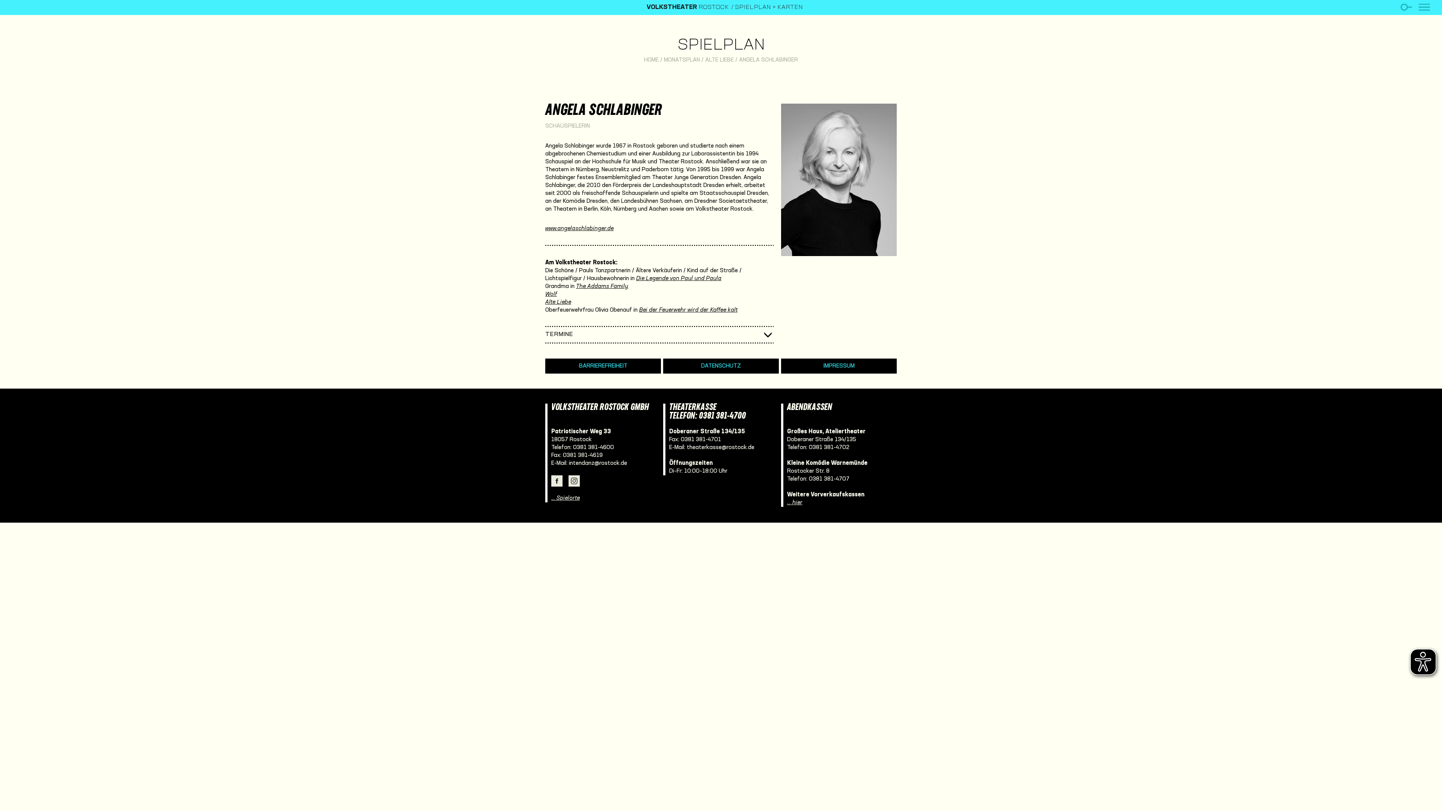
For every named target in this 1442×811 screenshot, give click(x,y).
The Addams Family (602, 286)
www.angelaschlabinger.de (579, 229)
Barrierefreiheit (603, 366)
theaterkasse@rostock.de (720, 448)
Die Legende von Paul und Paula (678, 279)
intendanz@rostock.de (598, 463)
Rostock (688, 8)
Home (651, 60)
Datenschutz (721, 366)
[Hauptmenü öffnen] (1424, 7)
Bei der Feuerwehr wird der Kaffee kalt (688, 310)
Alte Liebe (719, 60)
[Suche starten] (1406, 7)
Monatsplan (682, 60)
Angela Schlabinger (768, 60)
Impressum (839, 366)
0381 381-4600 (593, 448)
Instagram (574, 481)
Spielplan (721, 45)
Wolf (551, 294)
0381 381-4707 (829, 479)
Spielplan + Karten (769, 8)
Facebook (557, 481)
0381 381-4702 (829, 448)
